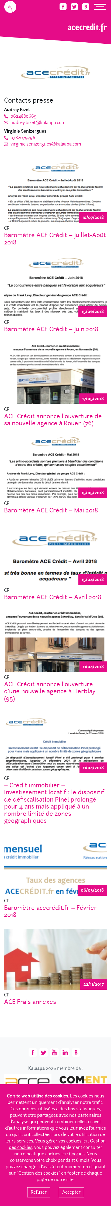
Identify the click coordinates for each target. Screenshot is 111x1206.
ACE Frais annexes (30, 1001)
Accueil (9, 15)
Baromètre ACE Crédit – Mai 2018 (51, 510)
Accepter (71, 1192)
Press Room (26, 15)
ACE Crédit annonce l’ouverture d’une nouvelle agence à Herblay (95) (49, 691)
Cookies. (77, 1154)
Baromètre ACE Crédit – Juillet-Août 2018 (55, 239)
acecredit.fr (47, 15)
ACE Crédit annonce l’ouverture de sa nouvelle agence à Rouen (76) (53, 420)
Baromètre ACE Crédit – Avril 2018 (52, 597)
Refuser (39, 1192)
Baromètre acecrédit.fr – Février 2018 (50, 911)
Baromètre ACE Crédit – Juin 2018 (51, 329)
